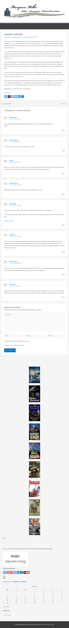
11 (61, 595)
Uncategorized (25, 37)
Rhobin (11, 160)
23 (43, 600)
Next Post (63, 103)
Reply (63, 130)
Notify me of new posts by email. (14, 345)
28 (25, 602)
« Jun (4, 606)
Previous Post (6, 103)
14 (25, 597)
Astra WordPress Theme (47, 624)
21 (25, 600)
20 (16, 600)
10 (52, 595)
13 (16, 597)
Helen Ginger (12, 204)
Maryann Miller (16, 37)
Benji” (35, 43)
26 (7, 602)
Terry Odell (12, 284)
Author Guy (12, 234)
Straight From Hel (9, 221)
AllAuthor (24, 581)
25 (61, 600)
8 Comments (7, 37)
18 (61, 597)
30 (43, 602)
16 (43, 597)
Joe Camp (12, 43)
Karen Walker (13, 117)
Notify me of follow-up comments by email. (17, 341)
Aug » (8, 606)
